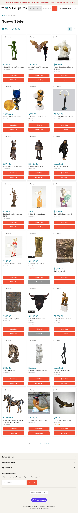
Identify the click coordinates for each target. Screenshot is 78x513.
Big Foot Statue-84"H (61, 166)
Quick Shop (13, 75)
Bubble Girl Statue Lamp (36, 214)
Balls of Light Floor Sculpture (63, 117)
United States (38, 492)
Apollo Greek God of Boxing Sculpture (63, 68)
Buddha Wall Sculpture (11, 319)
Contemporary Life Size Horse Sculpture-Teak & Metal (13, 421)
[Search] (54, 8)
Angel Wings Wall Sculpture (38, 67)
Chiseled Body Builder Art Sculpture (62, 320)
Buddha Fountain (60, 271)
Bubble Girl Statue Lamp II (63, 214)
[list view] (74, 29)
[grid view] (70, 29)
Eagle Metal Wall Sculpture (63, 420)
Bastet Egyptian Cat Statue (12, 166)
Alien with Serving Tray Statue (13, 67)
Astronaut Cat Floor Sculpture (13, 117)
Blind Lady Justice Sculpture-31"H (13, 215)
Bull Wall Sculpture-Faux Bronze (36, 320)
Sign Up (32, 483)
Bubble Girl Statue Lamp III (12, 264)
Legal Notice (51, 507)
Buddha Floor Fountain (36, 264)
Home (4, 15)
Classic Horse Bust (9, 370)
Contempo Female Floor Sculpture (62, 371)
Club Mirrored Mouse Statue (37, 370)
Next (46, 443)
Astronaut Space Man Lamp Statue (37, 118)
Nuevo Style (6, 69)
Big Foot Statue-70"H (35, 166)
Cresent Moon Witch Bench (37, 420)
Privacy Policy (27, 507)
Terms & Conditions (39, 507)
